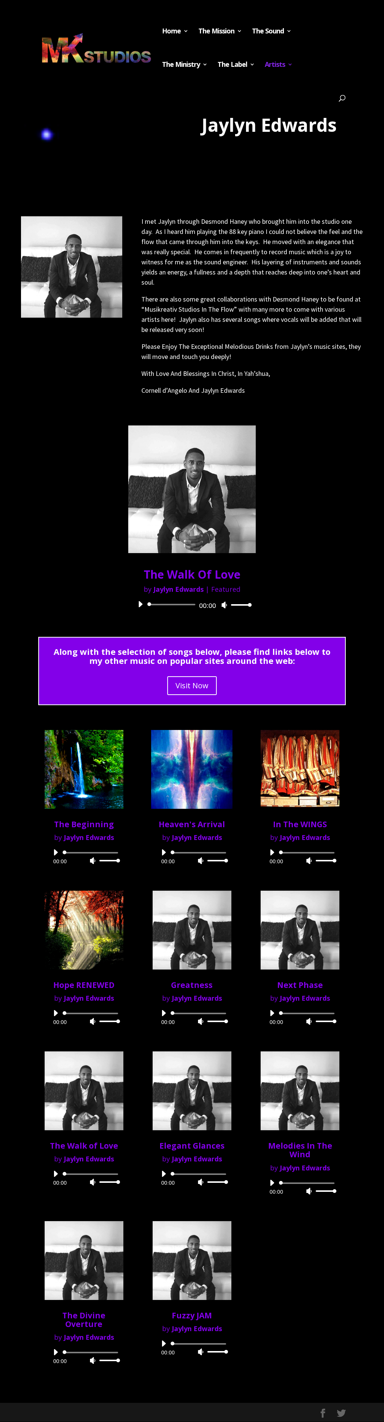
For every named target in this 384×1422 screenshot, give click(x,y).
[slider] (239, 604)
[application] (191, 604)
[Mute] (224, 605)
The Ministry (181, 65)
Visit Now (192, 685)
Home (171, 31)
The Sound (268, 31)
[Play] (140, 604)
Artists (275, 65)
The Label (232, 65)
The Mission (216, 31)
